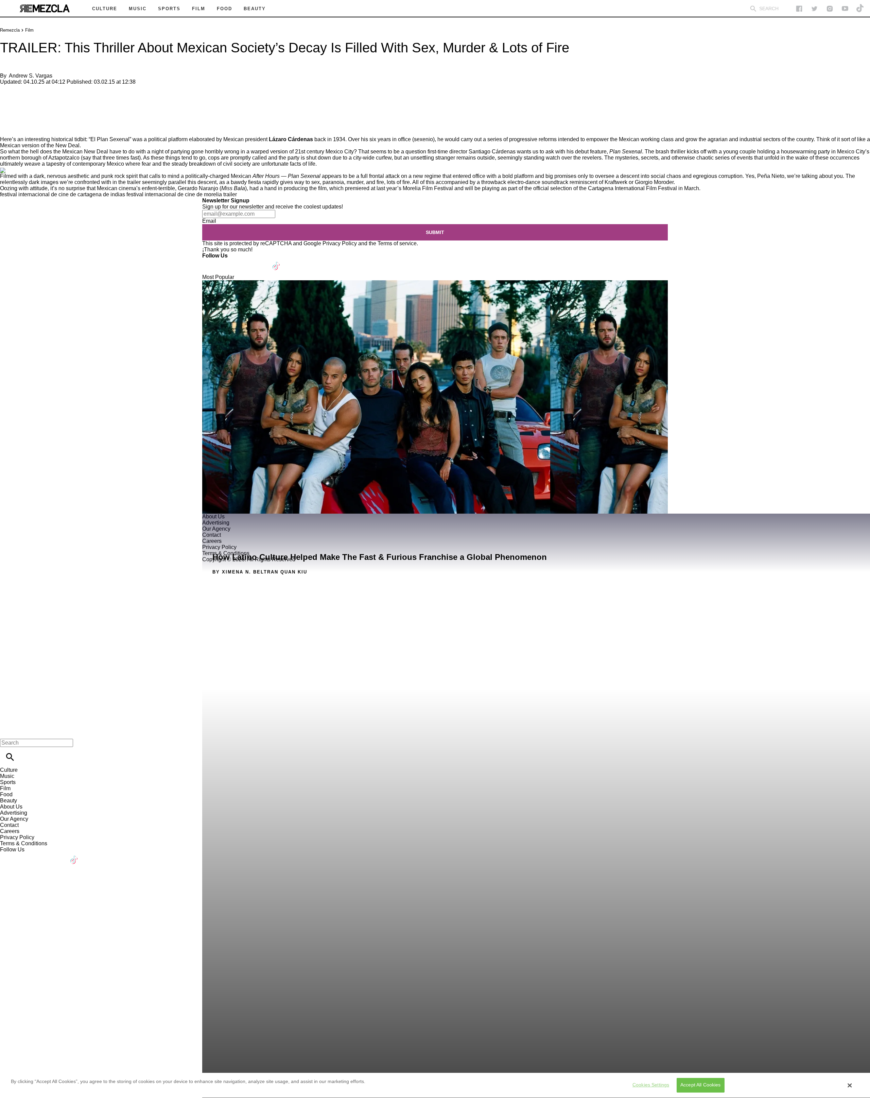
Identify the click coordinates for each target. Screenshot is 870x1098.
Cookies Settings (650, 1085)
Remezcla (10, 30)
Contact (9, 825)
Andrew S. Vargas (30, 76)
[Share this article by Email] (57, 93)
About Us (11, 807)
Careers (9, 831)
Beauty (8, 800)
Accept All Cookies (700, 1085)
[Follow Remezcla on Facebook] (799, 8)
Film (29, 30)
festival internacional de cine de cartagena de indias (62, 194)
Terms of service (397, 243)
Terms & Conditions (23, 843)
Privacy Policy (340, 243)
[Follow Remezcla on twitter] (814, 8)
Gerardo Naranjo (198, 188)
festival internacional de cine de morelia (174, 194)
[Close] (850, 1085)
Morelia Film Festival (428, 188)
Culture (9, 770)
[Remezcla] (44, 8)
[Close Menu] (7, 731)
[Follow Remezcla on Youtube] (260, 262)
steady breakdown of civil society (211, 164)
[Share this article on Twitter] (41, 93)
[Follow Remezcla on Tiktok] (276, 262)
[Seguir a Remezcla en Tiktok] (860, 8)
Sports (8, 782)
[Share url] (7, 128)
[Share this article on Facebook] (25, 93)
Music (7, 776)
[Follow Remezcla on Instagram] (829, 8)
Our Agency (14, 819)
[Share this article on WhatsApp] (8, 93)
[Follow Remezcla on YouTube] (845, 8)
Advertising (13, 813)
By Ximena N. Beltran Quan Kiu (259, 572)
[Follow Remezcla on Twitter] (227, 262)
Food (6, 794)
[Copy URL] (16, 113)
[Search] (753, 8)
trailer (230, 194)
